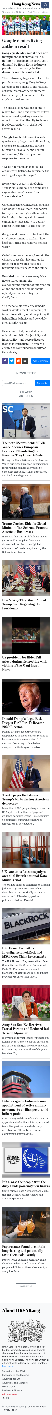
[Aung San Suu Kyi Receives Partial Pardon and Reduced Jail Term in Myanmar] (26, 1002)
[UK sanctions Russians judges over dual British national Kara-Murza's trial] (26, 849)
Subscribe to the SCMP (14, 1371)
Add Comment (41, 360)
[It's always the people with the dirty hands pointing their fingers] (26, 1159)
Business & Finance (12, 1390)
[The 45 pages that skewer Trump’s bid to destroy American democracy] (26, 773)
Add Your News (9, 1394)
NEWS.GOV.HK (9, 1386)
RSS (7, 1398)
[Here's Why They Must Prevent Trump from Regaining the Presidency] (26, 578)
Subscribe (42, 383)
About (43, 1406)
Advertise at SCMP (11, 1379)
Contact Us (33, 1406)
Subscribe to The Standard (15, 1375)
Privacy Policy (10, 1410)
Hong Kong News (26, 4)
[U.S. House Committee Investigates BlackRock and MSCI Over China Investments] (26, 926)
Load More (26, 1286)
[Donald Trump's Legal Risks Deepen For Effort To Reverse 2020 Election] (26, 696)
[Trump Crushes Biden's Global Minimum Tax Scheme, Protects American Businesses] (26, 501)
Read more (7, 1366)
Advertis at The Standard (15, 1382)
